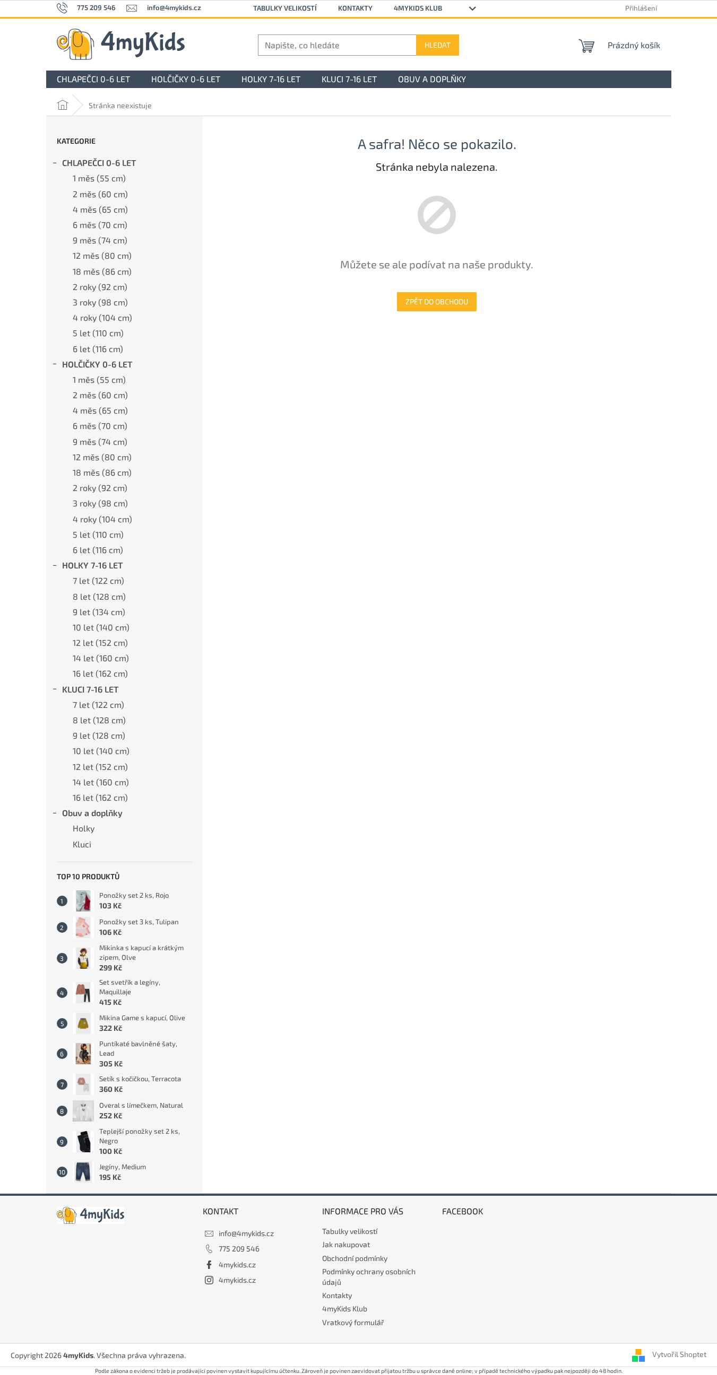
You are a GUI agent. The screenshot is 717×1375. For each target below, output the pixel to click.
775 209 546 (239, 1248)
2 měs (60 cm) (100, 194)
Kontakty (355, 8)
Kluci (82, 844)
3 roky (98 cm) (100, 302)
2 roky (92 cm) (100, 287)
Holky (83, 828)
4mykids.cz (237, 1264)
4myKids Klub (418, 8)
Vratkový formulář (353, 1322)
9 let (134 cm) (99, 612)
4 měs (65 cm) (100, 209)
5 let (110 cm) (98, 333)
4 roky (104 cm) (102, 317)
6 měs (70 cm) (100, 225)
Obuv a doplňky (92, 813)
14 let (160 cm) (101, 658)
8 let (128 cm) (99, 596)
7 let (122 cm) (98, 580)
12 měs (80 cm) (102, 255)
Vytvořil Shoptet (679, 1354)
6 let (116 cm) (98, 349)
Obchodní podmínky (354, 1258)
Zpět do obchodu (436, 301)
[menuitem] (93, 79)
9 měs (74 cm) (100, 240)
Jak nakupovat (346, 1244)
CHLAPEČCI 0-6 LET (99, 162)
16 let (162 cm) (100, 673)
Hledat (438, 44)
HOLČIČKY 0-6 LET (97, 364)
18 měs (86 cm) (102, 271)
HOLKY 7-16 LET (92, 565)
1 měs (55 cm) (99, 178)
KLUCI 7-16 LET (90, 689)
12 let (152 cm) (100, 642)
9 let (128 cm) (99, 735)
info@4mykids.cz (246, 1233)
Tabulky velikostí (285, 8)
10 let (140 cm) (101, 627)
